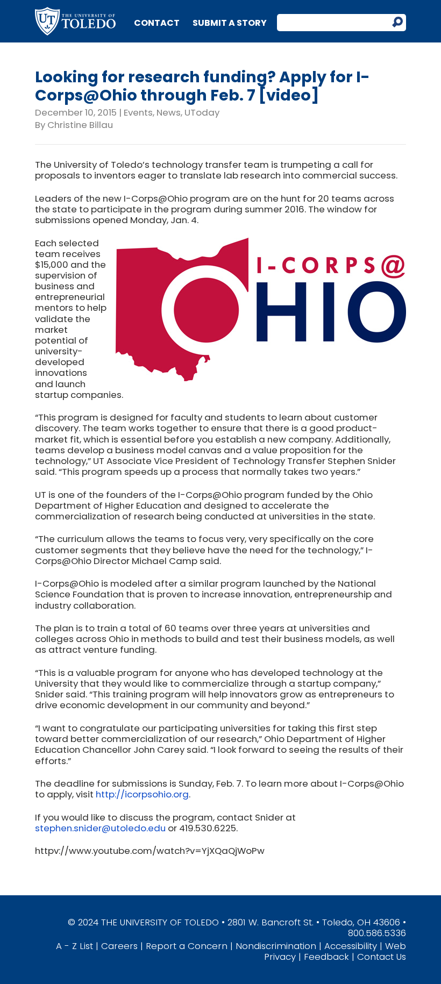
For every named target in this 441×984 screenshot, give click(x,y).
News (169, 112)
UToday (201, 112)
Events (138, 112)
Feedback (326, 956)
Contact (157, 23)
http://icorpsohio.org (142, 794)
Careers (119, 945)
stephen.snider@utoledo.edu (100, 828)
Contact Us (381, 956)
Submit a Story (230, 23)
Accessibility (350, 945)
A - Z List (74, 945)
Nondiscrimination (276, 945)
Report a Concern (186, 945)
